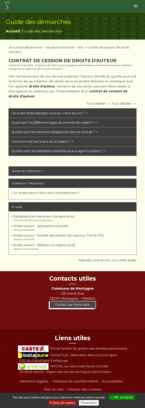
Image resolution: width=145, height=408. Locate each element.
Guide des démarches (42, 31)
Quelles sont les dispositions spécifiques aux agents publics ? (58, 151)
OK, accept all (123, 397)
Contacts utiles (72, 278)
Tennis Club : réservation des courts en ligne (83, 355)
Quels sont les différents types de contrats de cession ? (53, 122)
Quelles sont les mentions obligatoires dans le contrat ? (54, 132)
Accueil (13, 31)
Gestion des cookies (84, 389)
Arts (80, 47)
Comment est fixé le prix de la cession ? (41, 141)
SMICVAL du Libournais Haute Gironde (79, 366)
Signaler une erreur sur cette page (107, 260)
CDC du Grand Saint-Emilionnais (43, 361)
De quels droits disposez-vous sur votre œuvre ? (48, 113)
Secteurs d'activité (60, 47)
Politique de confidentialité (75, 381)
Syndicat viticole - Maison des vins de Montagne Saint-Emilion (65, 372)
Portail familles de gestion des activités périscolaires (88, 348)
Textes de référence (26, 171)
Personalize (89, 402)
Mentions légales (34, 381)
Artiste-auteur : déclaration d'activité (40, 226)
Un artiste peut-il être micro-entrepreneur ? (46, 193)
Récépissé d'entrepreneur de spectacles (43, 216)
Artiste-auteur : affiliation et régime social (44, 245)
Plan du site (54, 389)
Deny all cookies (63, 402)
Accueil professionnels (25, 47)
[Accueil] (7, 5)
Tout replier (98, 103)
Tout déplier (124, 103)
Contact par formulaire (72, 304)
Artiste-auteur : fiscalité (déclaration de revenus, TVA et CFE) (58, 235)
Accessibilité (112, 381)
